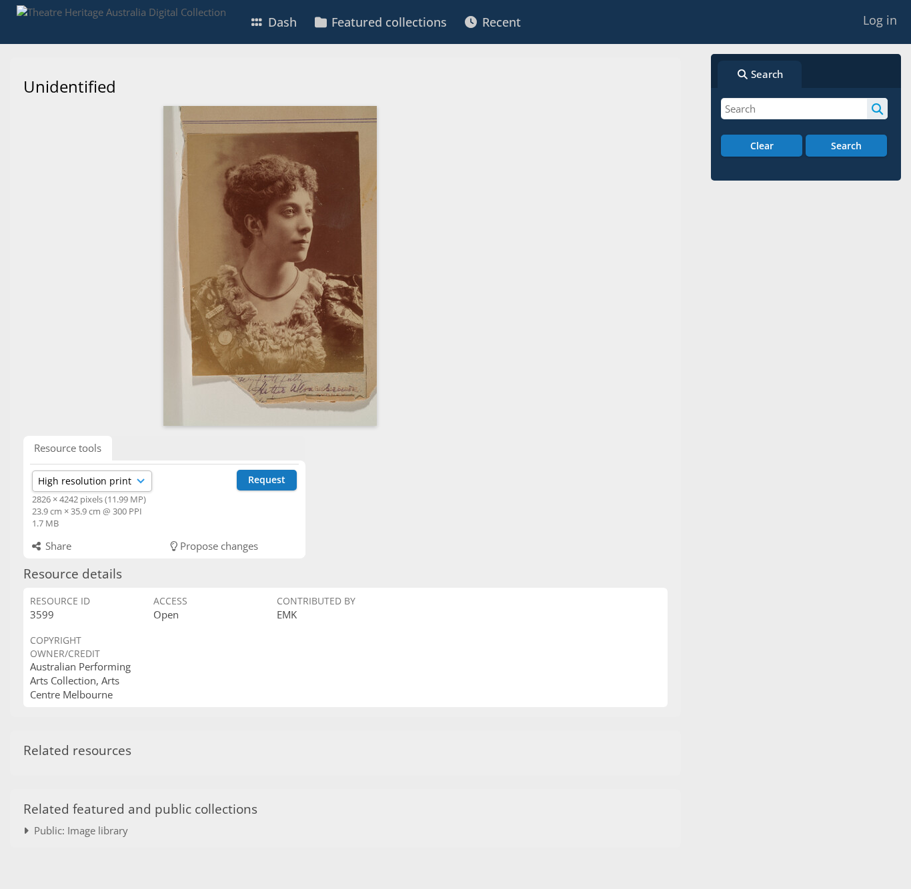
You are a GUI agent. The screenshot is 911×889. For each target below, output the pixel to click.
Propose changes (217, 545)
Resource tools (67, 447)
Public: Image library (78, 830)
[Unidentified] (270, 266)
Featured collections (387, 22)
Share (57, 545)
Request (266, 479)
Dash (281, 22)
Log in (880, 20)
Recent (500, 22)
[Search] (877, 108)
